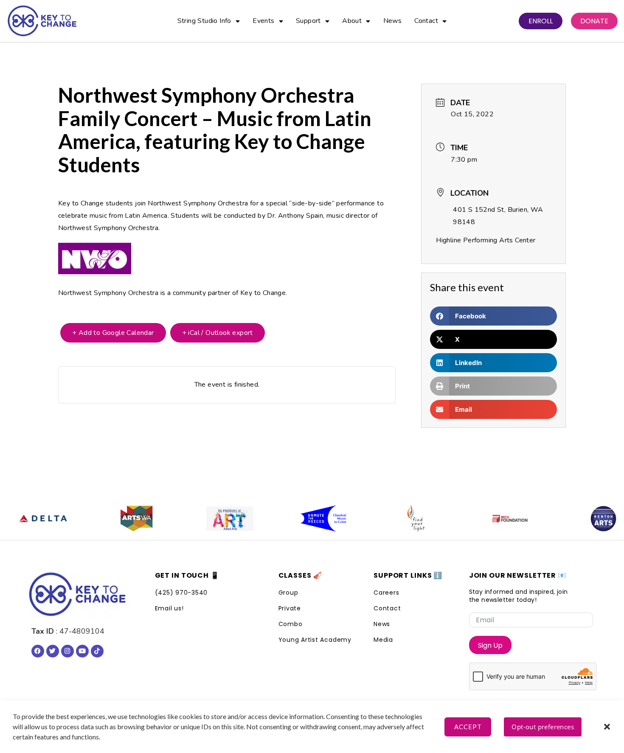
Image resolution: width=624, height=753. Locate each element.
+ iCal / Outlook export (217, 332)
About (352, 20)
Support (308, 20)
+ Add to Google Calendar (113, 332)
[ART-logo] (205, 518)
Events (263, 20)
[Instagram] (67, 651)
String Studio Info (204, 20)
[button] (607, 726)
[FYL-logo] (392, 518)
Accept (468, 727)
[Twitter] (52, 651)
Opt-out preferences (543, 726)
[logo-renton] (579, 518)
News (392, 20)
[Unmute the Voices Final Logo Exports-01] (298, 518)
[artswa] (112, 518)
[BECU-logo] (485, 518)
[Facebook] (37, 651)
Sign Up (490, 645)
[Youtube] (82, 651)
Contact (426, 20)
